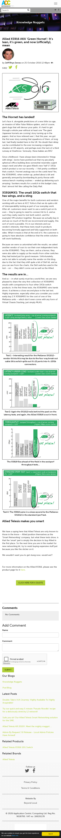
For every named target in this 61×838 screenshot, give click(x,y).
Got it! (51, 834)
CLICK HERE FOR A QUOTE (30, 583)
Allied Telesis (9, 759)
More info (15, 835)
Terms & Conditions (30, 788)
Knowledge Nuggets (12, 682)
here (23, 570)
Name (5, 630)
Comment (7, 641)
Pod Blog (7, 687)
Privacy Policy (30, 782)
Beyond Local (30, 803)
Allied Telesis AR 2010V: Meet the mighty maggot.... (27, 726)
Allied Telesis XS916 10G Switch (18, 747)
